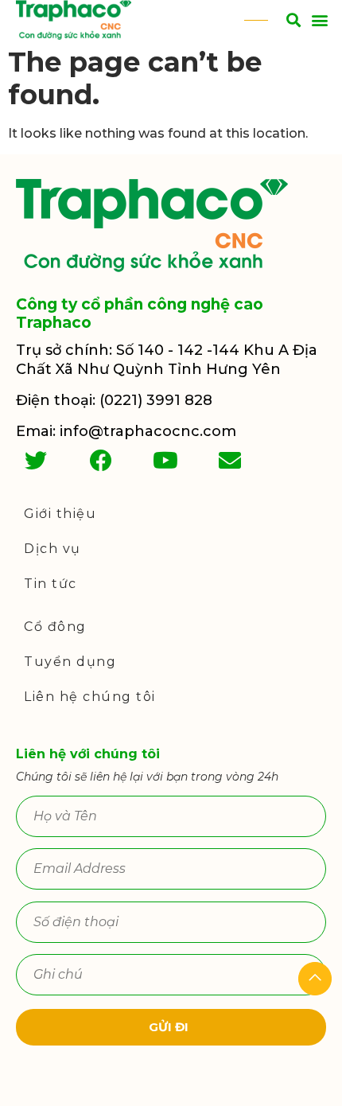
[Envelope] (230, 461)
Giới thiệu (60, 513)
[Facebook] (100, 461)
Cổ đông (55, 626)
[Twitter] (36, 461)
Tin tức (50, 583)
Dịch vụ (52, 548)
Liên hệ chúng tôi (90, 696)
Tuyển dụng (70, 661)
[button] (319, 20)
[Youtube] (165, 461)
